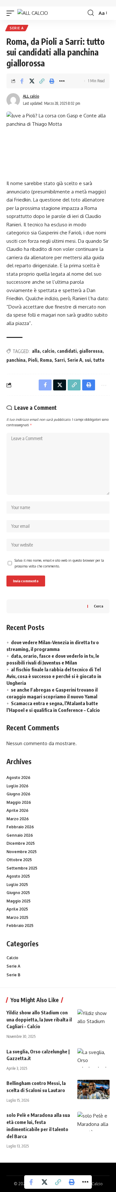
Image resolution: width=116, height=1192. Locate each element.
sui (88, 360)
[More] (61, 81)
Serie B (13, 974)
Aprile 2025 (17, 909)
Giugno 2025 (18, 892)
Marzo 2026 (17, 818)
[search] (90, 13)
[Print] (51, 81)
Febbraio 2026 (20, 826)
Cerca (98, 606)
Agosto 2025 (18, 876)
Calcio (12, 957)
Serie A (17, 28)
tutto (98, 360)
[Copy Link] (41, 81)
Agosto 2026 (18, 777)
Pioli (32, 360)
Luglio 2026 (17, 785)
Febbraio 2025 (20, 925)
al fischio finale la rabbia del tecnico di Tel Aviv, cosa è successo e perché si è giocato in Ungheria (53, 676)
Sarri (59, 360)
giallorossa (90, 351)
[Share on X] (31, 81)
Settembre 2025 (21, 868)
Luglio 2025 (17, 884)
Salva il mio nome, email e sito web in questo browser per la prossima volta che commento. (59, 563)
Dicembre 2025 (20, 843)
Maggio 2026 (18, 802)
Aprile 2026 (17, 810)
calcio (48, 351)
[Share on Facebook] (21, 81)
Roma (46, 360)
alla (36, 351)
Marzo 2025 (17, 917)
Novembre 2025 (21, 851)
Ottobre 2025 (19, 859)
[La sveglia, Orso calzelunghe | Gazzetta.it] (93, 1058)
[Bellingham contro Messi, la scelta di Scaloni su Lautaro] (93, 1089)
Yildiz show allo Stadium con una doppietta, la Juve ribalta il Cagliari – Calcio (39, 1019)
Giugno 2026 (18, 794)
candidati (67, 351)
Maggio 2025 (18, 901)
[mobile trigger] (11, 13)
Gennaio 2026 (19, 835)
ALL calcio (31, 96)
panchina (15, 360)
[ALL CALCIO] (32, 13)
